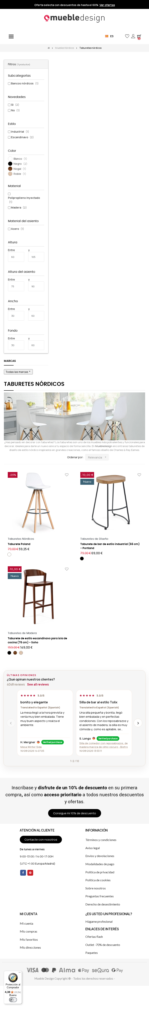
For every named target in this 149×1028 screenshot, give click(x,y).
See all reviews (38, 684)
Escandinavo (22, 137)
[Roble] (21, 653)
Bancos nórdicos (25, 83)
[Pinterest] (30, 873)
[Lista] (12, 457)
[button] (120, 36)
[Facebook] (23, 873)
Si (15, 104)
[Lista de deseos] (67, 475)
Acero (17, 229)
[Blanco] (9, 554)
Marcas (10, 361)
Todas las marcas (18, 372)
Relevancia (97, 457)
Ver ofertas (107, 5)
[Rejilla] (6, 457)
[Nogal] (15, 653)
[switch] (13, 999)
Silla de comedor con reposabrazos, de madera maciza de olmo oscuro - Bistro (103, 745)
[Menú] (19, 973)
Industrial (20, 131)
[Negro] (82, 558)
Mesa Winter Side (31, 747)
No (15, 110)
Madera (19, 207)
